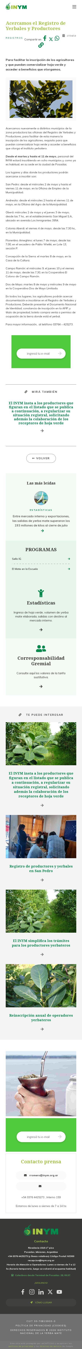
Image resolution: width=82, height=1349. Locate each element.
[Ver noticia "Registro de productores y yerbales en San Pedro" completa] (41, 836)
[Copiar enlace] (41, 45)
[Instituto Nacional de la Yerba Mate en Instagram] (32, 1291)
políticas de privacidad (21, 1346)
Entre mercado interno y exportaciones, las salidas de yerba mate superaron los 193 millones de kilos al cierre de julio (41, 520)
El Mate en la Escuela (25, 569)
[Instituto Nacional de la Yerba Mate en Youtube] (59, 1291)
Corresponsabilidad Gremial (41, 661)
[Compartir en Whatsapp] (57, 39)
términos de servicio (51, 1346)
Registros (14, 37)
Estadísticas (41, 510)
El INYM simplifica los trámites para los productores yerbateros (41, 943)
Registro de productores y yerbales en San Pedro (41, 868)
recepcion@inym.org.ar (41, 1260)
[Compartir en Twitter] (51, 39)
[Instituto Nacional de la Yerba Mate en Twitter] (50, 1291)
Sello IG (16, 559)
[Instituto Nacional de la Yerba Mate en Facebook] (22, 1291)
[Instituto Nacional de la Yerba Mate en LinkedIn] (41, 1291)
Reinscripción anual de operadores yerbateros (41, 1017)
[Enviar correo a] (41, 1186)
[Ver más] (41, 629)
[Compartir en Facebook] (44, 39)
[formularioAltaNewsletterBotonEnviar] (60, 1136)
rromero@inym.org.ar (43, 1175)
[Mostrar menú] (74, 6)
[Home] (16, 6)
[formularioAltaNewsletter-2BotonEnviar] (60, 354)
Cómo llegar (43, 1302)
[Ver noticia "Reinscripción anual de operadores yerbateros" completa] (41, 985)
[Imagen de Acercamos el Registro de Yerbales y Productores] (41, 99)
